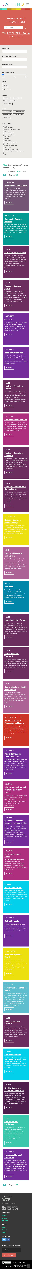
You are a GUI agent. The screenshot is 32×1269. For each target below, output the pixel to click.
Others (6, 153)
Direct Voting (16, 98)
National (6, 88)
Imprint (4, 1232)
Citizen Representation (9, 101)
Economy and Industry (9, 135)
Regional (6, 86)
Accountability (7, 114)
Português (5, 1220)
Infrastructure (7, 140)
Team (3, 1227)
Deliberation (6, 98)
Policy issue (7, 124)
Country (5, 48)
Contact (4, 1230)
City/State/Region (9, 56)
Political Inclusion (19, 111)
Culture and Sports (8, 133)
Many (5, 154)
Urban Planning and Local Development (14, 151)
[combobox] (14, 51)
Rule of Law (6, 117)
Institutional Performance (10, 142)
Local (5, 84)
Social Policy (7, 147)
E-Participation (7, 103)
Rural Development (9, 144)
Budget (6, 126)
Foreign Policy (7, 138)
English (4, 1215)
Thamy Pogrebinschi (18, 1265)
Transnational (8, 90)
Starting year (8, 72)
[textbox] (3, 51)
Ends (4, 109)
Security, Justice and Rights (10, 145)
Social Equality (7, 111)
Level (4, 81)
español (4, 1218)
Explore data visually (18, 35)
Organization (7, 64)
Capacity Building (8, 127)
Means (4, 95)
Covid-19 (6, 131)
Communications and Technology (12, 129)
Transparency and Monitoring (11, 149)
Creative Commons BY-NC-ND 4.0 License (15, 1267)
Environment (7, 136)
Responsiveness (18, 114)
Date (18, 171)
